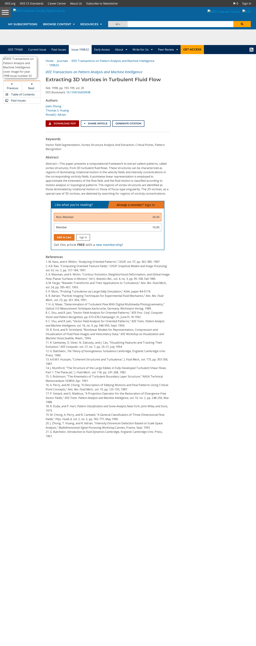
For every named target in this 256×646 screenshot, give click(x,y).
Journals (62, 61)
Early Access (102, 49)
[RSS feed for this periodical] (251, 49)
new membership (109, 245)
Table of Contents (22, 94)
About (119, 49)
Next (31, 88)
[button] (235, 3)
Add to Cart (64, 237)
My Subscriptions (22, 24)
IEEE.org (10, 3)
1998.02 (54, 65)
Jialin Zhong (53, 106)
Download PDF (64, 123)
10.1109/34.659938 (78, 92)
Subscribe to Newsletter (102, 3)
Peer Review (166, 49)
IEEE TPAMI (15, 49)
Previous (12, 88)
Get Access (192, 49)
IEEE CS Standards (32, 3)
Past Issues (58, 49)
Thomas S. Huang (57, 110)
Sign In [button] (246, 3)
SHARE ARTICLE (97, 123)
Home (49, 61)
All (117, 24)
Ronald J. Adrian (56, 115)
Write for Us (141, 49)
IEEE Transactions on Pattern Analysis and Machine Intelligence (112, 61)
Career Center (57, 3)
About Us (76, 3)
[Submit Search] (242, 24)
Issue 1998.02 (80, 49)
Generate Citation (128, 123)
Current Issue (37, 49)
